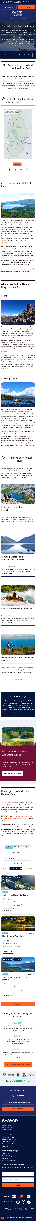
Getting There (28, 55)
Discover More (18, 527)
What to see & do (15, 55)
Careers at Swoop (8, 1160)
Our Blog (5, 1158)
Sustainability (7, 1156)
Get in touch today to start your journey (18, 1064)
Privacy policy (27, 1219)
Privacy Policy (18, 1208)
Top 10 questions (8, 1141)
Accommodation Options (13, 773)
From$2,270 (8, 995)
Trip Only (16, 847)
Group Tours (25, 847)
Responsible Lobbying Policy (22, 1209)
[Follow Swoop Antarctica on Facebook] (18, 1202)
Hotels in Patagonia (9, 1139)
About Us (5, 1153)
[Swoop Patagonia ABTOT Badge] (11, 1075)
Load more (18, 1004)
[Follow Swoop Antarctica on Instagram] (23, 1202)
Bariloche (4, 242)
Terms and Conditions (8, 1208)
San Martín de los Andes (24, 816)
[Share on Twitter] (21, 169)
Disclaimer (26, 1208)
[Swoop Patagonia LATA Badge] (24, 1075)
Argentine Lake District (8, 19)
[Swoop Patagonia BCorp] (4, 1075)
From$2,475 (8, 910)
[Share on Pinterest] (27, 169)
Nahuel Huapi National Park (25, 19)
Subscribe (18, 1185)
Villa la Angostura (9, 818)
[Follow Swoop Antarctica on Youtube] (29, 1202)
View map (17, 164)
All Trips (9, 847)
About (5, 55)
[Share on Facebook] (15, 169)
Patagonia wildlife (8, 1144)
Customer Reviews (9, 1146)
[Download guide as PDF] (9, 169)
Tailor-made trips (8, 1137)
